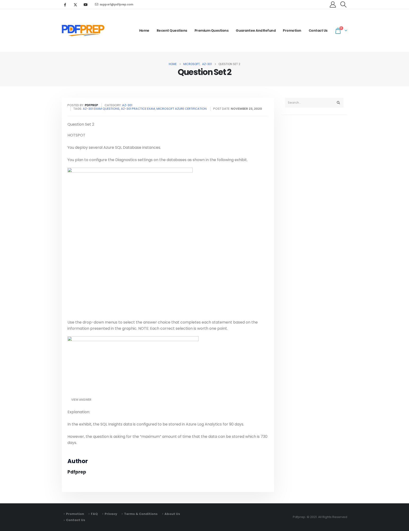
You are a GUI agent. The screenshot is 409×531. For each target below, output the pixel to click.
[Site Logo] (83, 30)
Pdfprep (76, 472)
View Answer (81, 400)
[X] (75, 4)
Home (144, 30)
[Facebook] (65, 4)
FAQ (94, 514)
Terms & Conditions (141, 514)
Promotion (292, 30)
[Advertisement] (314, 193)
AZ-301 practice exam (138, 109)
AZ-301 (127, 105)
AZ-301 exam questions (101, 109)
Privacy (111, 514)
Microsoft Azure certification (181, 109)
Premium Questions (212, 30)
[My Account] (333, 4)
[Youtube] (85, 4)
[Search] (338, 103)
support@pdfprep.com (116, 4)
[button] (343, 4)
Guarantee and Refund (256, 30)
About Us (172, 514)
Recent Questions (172, 30)
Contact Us (318, 30)
